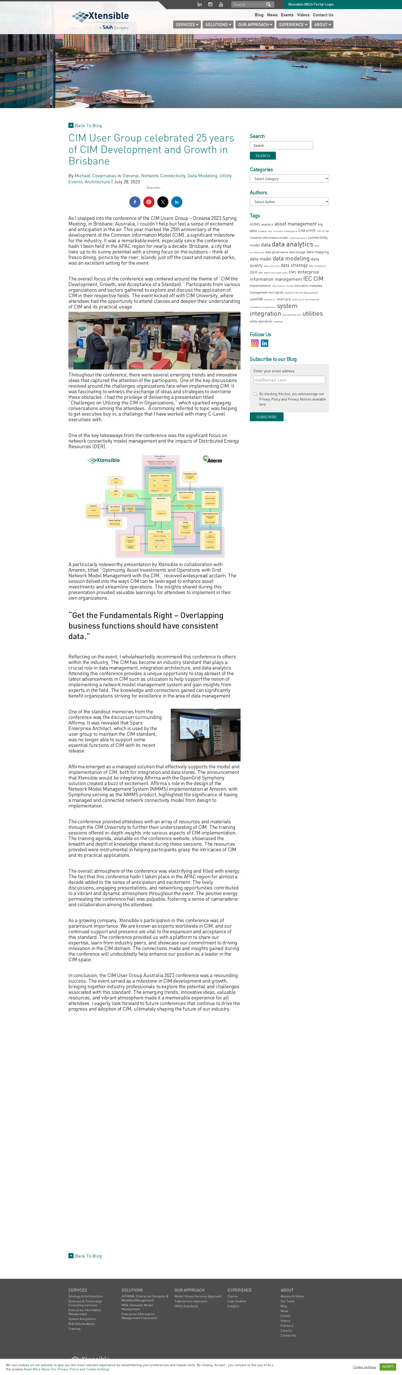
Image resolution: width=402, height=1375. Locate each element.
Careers (286, 1330)
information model (282, 285)
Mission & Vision (292, 1296)
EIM (260, 272)
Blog (259, 15)
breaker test (265, 231)
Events (287, 15)
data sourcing (271, 265)
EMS (292, 272)
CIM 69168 (323, 231)
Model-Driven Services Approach (198, 1296)
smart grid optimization (305, 299)
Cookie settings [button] (364, 1367)
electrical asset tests (276, 272)
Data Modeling (202, 175)
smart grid (284, 299)
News (272, 15)
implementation (260, 285)
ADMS (255, 224)
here (262, 404)
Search (268, 4)
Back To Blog (88, 125)
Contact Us (323, 15)
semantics (269, 299)
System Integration (82, 1319)
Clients (233, 1296)
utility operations (261, 321)
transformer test (291, 314)
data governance (276, 252)
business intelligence (285, 231)
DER (253, 272)
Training (74, 1329)
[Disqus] (154, 1072)
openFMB (256, 299)
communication (298, 237)
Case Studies (237, 1301)
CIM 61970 (306, 230)
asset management (296, 223)
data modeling (291, 258)
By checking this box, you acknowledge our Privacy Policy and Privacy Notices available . (292, 399)
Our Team (287, 1301)
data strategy (294, 265)
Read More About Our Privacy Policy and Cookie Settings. (67, 1369)
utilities (312, 313)
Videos (303, 15)
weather (278, 321)
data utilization (317, 265)
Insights (233, 1306)
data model (260, 258)
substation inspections (263, 306)
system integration (274, 309)
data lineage (297, 252)
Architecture (97, 182)
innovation (301, 285)
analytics (267, 224)
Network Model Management (301, 292)
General (130, 175)
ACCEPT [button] (387, 1366)
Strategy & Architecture (85, 1296)
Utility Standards (186, 1306)
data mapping (318, 252)
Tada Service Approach (190, 1301)
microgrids (276, 292)
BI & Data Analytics (81, 1324)
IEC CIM (313, 278)
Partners (287, 1325)
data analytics (292, 244)
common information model (269, 237)
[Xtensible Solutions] (100, 20)
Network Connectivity (163, 175)
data (266, 244)
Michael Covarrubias (95, 175)
